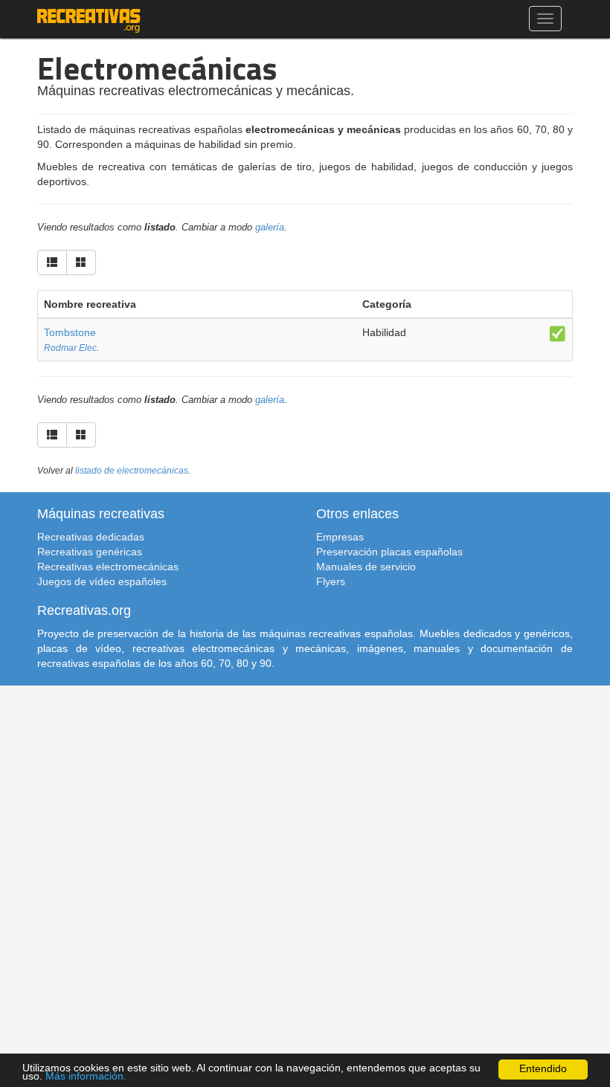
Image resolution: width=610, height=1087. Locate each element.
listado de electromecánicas (131, 470)
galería (269, 227)
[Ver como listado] (52, 262)
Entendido (543, 1068)
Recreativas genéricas (89, 552)
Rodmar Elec (70, 348)
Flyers (330, 581)
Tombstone (70, 332)
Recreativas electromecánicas (108, 566)
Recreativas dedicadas (90, 537)
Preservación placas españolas (389, 552)
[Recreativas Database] (89, 18)
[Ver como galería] (81, 262)
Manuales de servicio (366, 566)
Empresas (340, 537)
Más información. (85, 1076)
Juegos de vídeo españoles (102, 581)
